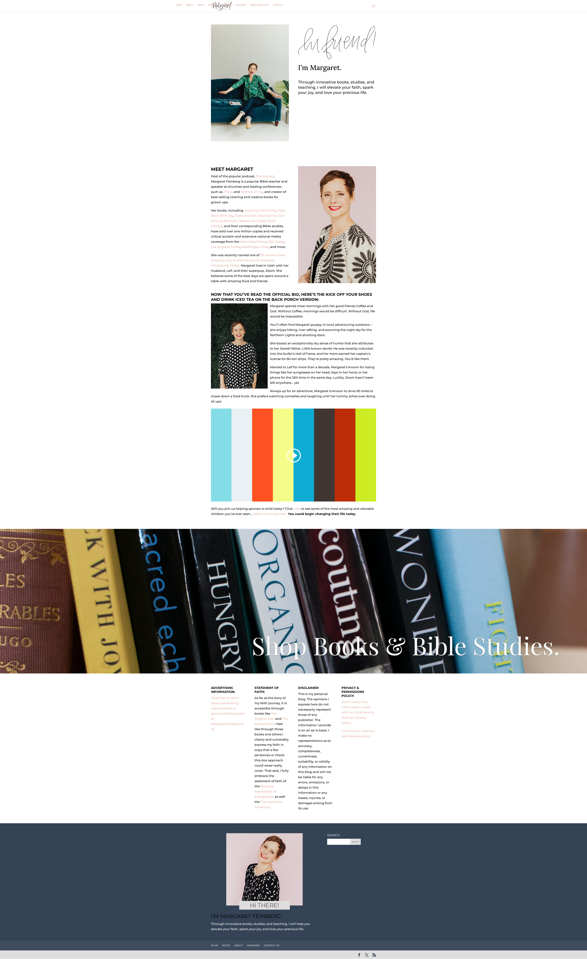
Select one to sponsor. (270, 514)
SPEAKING (253, 945)
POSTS (226, 945)
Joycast (213, 5)
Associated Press (253, 241)
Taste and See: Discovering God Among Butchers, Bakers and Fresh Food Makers (247, 221)
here (296, 509)
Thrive (228, 192)
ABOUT (238, 945)
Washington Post (254, 247)
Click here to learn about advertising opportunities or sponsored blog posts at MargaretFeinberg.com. (228, 713)
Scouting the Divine (260, 210)
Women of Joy (252, 192)
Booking (226, 5)
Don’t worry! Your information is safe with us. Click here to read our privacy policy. (357, 712)
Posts (200, 5)
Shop (179, 5)
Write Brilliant (259, 5)
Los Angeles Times (225, 247)
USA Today (276, 241)
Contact (278, 5)
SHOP (214, 945)
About (190, 5)
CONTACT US (271, 945)
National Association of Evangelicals (265, 791)
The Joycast (264, 176)
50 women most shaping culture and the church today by (248, 260)
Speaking (240, 5)
